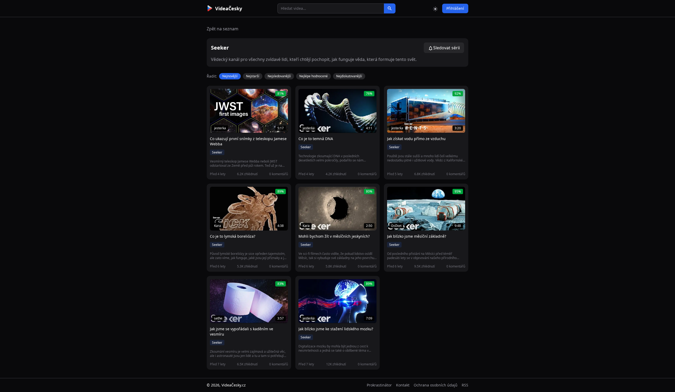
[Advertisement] (177, 96)
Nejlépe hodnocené (313, 76)
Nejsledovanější (279, 76)
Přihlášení (455, 8)
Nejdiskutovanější (349, 76)
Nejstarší (252, 76)
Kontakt (402, 385)
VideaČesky (228, 8)
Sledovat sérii (446, 48)
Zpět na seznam (222, 29)
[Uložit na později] (225, 96)
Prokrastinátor (379, 385)
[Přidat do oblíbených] (216, 96)
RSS (465, 385)
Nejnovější (230, 76)
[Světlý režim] (435, 8)
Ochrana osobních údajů (435, 385)
